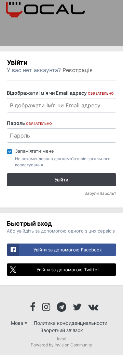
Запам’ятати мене (34, 151)
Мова (18, 323)
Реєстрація (78, 70)
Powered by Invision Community (61, 344)
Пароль (29, 123)
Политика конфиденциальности (70, 323)
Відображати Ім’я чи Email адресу (60, 93)
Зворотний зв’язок (61, 330)
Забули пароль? (100, 193)
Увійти (61, 179)
